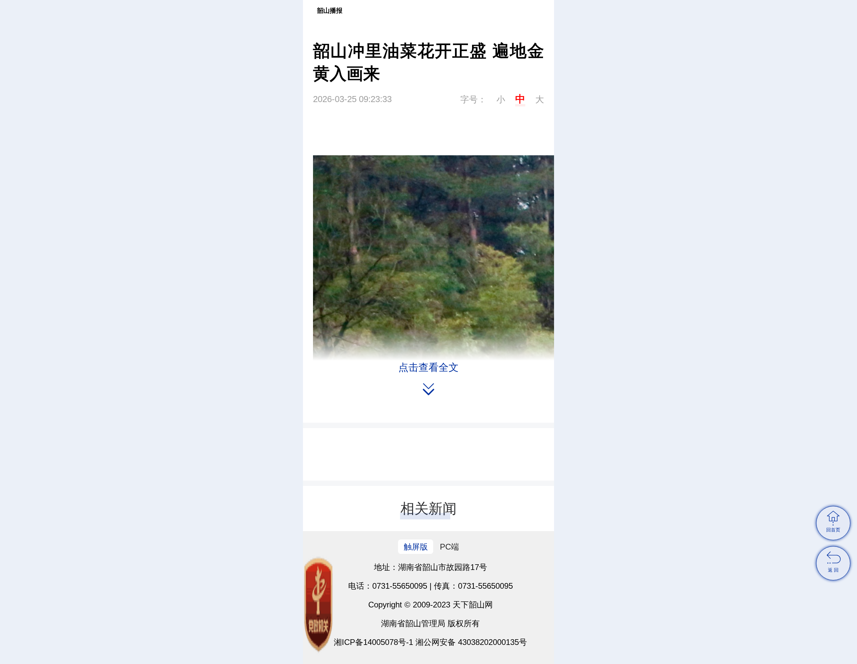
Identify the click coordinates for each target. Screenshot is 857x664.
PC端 (449, 546)
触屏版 (416, 546)
